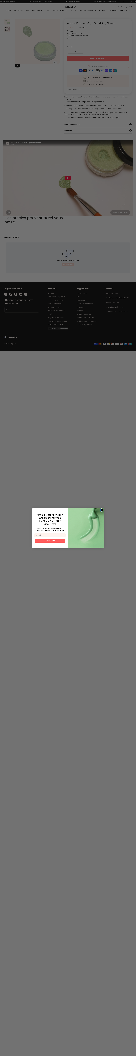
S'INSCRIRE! (50, 541)
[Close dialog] (101, 510)
